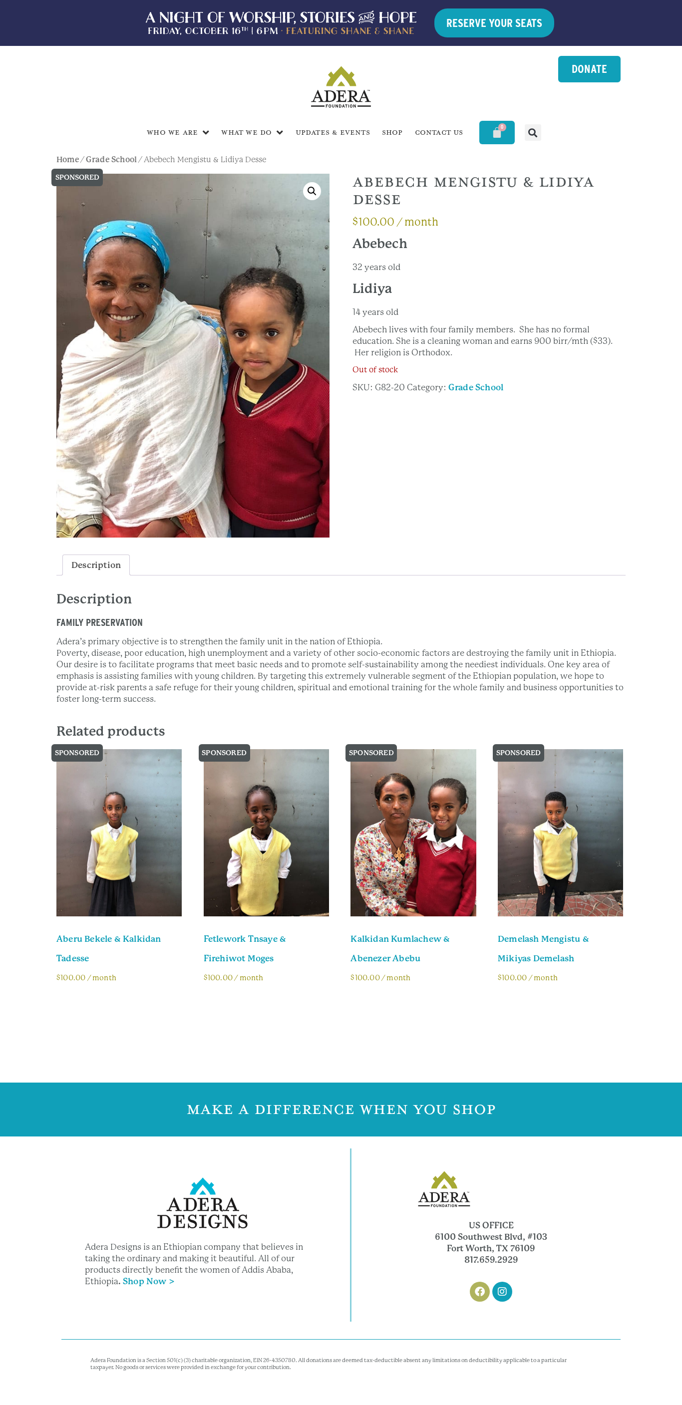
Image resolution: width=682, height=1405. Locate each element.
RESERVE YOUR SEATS (494, 23)
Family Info (89, 1005)
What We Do (246, 132)
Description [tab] (96, 565)
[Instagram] (502, 1292)
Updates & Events (333, 132)
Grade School (111, 159)
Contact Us (439, 132)
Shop (392, 132)
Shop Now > (149, 1281)
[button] (533, 132)
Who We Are (172, 132)
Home (67, 159)
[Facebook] (480, 1292)
